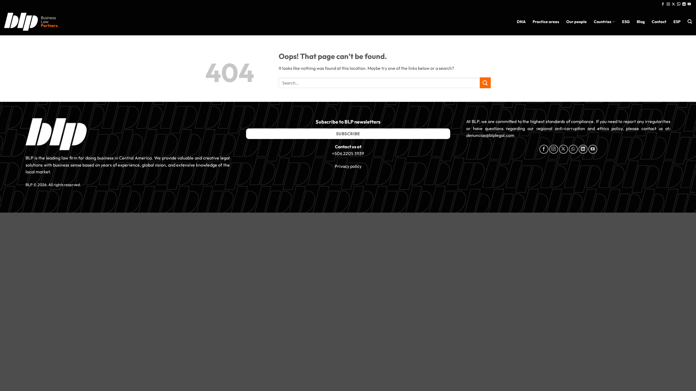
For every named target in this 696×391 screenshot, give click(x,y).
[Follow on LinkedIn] (684, 4)
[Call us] (679, 4)
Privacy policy (348, 166)
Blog (641, 21)
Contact (659, 21)
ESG (626, 21)
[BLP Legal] (31, 21)
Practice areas (546, 21)
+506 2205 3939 (348, 153)
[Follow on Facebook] (662, 4)
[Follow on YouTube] (689, 4)
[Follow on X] (673, 4)
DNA (521, 21)
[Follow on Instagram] (668, 4)
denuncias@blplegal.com (490, 135)
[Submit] (485, 82)
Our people (576, 21)
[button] (690, 21)
